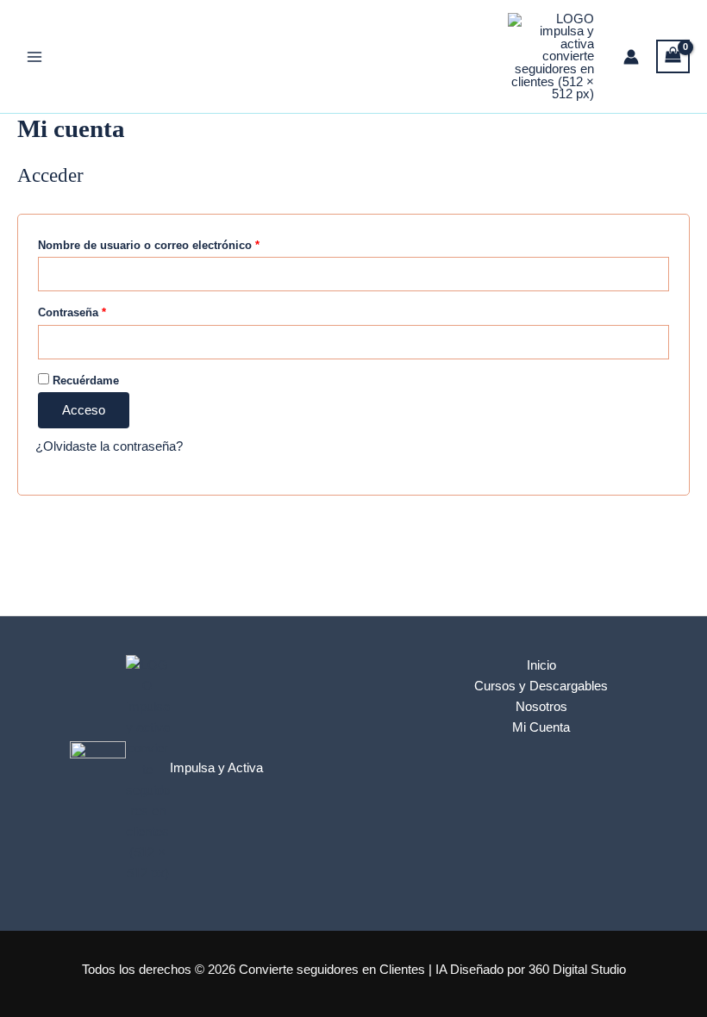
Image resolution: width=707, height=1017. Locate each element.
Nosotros (541, 707)
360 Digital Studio (577, 969)
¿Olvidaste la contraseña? (109, 446)
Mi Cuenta (541, 727)
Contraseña (102, 312)
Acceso (83, 410)
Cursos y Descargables (541, 686)
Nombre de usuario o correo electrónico (178, 245)
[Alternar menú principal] (34, 56)
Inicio (541, 665)
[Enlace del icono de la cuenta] (631, 57)
